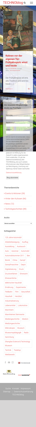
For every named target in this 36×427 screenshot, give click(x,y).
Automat (15, 251)
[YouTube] (9, 362)
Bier (28, 255)
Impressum (26, 388)
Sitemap (6, 391)
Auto (7, 251)
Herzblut (18, 296)
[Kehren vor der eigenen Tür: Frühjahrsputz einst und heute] (18, 31)
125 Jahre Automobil (13, 237)
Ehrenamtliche (10, 278)
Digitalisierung (10, 269)
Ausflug (25, 242)
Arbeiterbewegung (12, 242)
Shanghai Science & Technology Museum (17, 343)
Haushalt (8, 296)
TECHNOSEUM (12, 68)
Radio (26, 332)
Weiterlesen (9, 89)
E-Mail (9, 130)
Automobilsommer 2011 (14, 255)
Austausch (21, 246)
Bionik (7, 260)
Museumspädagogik (13, 332)
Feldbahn (8, 292)
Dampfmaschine (11, 264)
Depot (23, 264)
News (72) (9, 204)
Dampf (22, 260)
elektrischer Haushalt (13, 283)
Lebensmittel (10, 305)
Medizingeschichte (12, 323)
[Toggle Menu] (31, 3)
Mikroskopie (10, 328)
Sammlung (9, 337)
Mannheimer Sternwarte (14, 314)
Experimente (21, 287)
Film (16, 292)
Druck (21, 269)
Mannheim (9, 310)
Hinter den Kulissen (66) (15, 198)
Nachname (10, 122)
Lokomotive (22, 305)
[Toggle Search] (25, 3)
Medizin (25, 319)
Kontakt (15, 388)
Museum (20, 328)
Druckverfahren (11, 274)
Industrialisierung (12, 301)
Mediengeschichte (12, 319)
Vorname (9, 115)
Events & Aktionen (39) (15, 193)
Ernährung (9, 287)
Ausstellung (9, 246)
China (15, 260)
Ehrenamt (24, 274)
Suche (8, 388)
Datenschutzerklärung (13, 173)
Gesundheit (25, 292)
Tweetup (17, 350)
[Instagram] (13, 362)
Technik (8, 350)
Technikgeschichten (18, 36)
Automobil (25, 251)
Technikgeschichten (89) (15, 209)
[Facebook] (5, 362)
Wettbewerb (10, 354)
